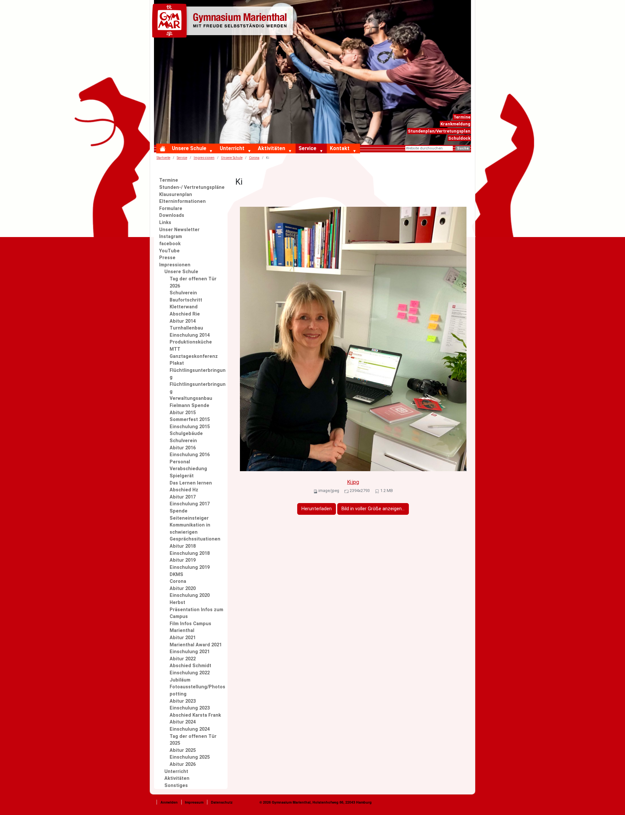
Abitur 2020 (183, 588)
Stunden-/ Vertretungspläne (192, 187)
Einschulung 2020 (190, 595)
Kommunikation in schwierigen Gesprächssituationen (195, 532)
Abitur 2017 (183, 497)
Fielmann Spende (189, 405)
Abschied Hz (184, 490)
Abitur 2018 (183, 546)
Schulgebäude (186, 433)
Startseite (163, 158)
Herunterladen (316, 509)
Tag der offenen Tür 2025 (193, 740)
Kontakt (340, 148)
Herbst (177, 602)
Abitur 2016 (183, 448)
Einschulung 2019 (190, 567)
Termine (461, 117)
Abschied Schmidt (190, 665)
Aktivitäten (271, 148)
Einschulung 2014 (190, 335)
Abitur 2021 (183, 637)
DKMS (176, 574)
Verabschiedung (188, 468)
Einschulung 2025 (190, 757)
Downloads (171, 215)
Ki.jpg (353, 482)
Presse (167, 257)
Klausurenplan (175, 194)
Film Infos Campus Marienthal (190, 627)
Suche (463, 148)
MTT (175, 349)
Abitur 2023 (183, 701)
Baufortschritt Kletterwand (186, 303)
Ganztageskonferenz (194, 356)
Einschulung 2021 (190, 651)
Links (165, 222)
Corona (178, 581)
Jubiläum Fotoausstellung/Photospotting (197, 687)
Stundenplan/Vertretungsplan (439, 131)
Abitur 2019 (183, 560)
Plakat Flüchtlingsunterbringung (198, 370)
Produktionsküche (191, 342)
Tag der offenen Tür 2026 (193, 282)
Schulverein (183, 293)
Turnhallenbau (186, 328)
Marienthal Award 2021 (196, 645)
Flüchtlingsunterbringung (198, 388)
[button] (212, 151)
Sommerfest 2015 (190, 419)
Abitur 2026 (183, 764)
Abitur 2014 (183, 321)
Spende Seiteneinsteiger (189, 514)
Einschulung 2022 (190, 673)
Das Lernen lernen (191, 483)
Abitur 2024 (183, 722)
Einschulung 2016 (190, 454)
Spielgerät (182, 476)
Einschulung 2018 (190, 553)
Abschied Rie (185, 314)
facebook (170, 243)
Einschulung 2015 (190, 426)
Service (307, 148)
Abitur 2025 (183, 750)
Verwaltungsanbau (191, 398)
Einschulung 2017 (190, 504)
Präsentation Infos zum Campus (196, 613)
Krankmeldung (455, 123)
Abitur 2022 (183, 659)
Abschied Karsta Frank (195, 715)
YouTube (169, 251)
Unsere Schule (189, 148)
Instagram (170, 236)
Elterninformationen (182, 201)
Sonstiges (176, 785)
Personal (180, 462)
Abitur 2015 (183, 412)
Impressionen (204, 158)
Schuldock (459, 138)
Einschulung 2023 (190, 708)
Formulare (170, 208)
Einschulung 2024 (190, 729)
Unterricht (232, 148)
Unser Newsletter (179, 229)
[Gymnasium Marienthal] (224, 21)
